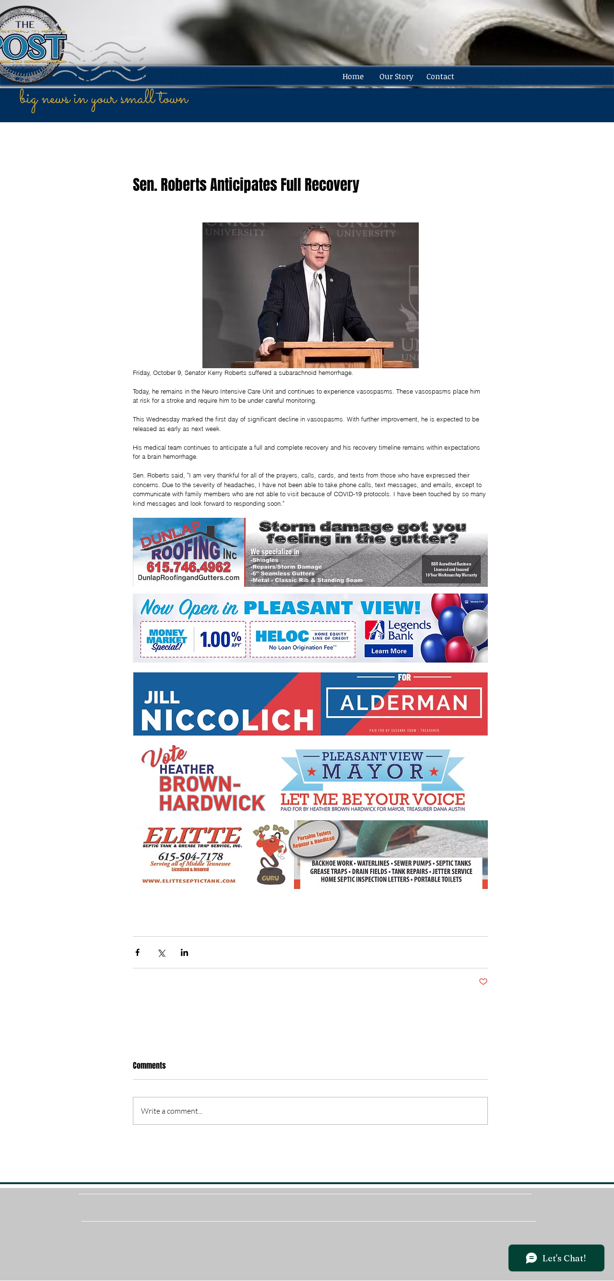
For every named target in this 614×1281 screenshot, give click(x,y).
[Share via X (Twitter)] (160, 952)
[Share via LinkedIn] (184, 952)
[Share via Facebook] (137, 952)
